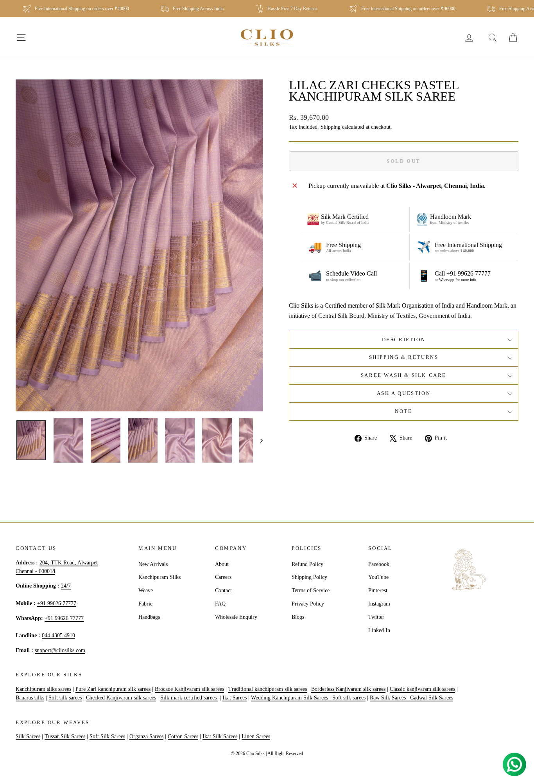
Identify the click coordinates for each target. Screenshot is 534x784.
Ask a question (403, 393)
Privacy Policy (308, 604)
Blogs (298, 617)
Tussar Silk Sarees (65, 736)
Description (404, 339)
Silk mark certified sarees (189, 698)
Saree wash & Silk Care (403, 375)
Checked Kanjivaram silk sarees (121, 698)
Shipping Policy (309, 577)
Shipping (330, 127)
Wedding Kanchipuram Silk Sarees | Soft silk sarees (308, 698)
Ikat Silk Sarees (219, 736)
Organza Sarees (146, 736)
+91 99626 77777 (56, 603)
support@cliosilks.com (60, 650)
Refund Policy (307, 564)
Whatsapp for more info (457, 280)
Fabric (145, 604)
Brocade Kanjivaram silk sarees (189, 689)
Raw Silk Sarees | (390, 698)
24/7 (66, 586)
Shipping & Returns (404, 357)
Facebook (378, 564)
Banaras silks (30, 698)
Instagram (379, 604)
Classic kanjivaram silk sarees (422, 689)
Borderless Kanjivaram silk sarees (348, 689)
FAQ (220, 604)
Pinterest (377, 590)
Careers (223, 577)
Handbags (149, 617)
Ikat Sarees (234, 698)
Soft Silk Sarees (107, 736)
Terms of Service (311, 590)
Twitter (376, 617)
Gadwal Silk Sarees (431, 698)
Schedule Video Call (351, 273)
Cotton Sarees (183, 736)
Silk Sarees (28, 736)
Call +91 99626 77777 (463, 273)
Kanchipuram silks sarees (43, 689)
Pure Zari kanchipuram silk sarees (113, 689)
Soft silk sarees (65, 698)
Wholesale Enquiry (236, 617)
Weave (145, 590)
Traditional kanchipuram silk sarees (267, 689)
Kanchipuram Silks (159, 577)
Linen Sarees (256, 736)
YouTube (378, 577)
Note (403, 411)
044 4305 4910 (58, 635)
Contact (223, 590)
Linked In (379, 630)
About (222, 564)
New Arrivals (153, 564)
